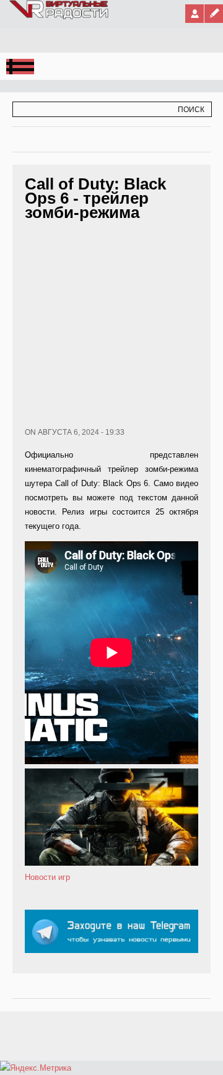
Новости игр (47, 877)
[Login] (194, 13)
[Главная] (59, 16)
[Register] (213, 13)
